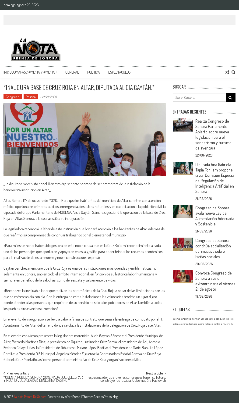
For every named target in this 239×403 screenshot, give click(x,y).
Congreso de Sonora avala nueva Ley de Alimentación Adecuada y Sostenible (214, 215)
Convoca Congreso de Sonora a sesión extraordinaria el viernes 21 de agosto (215, 281)
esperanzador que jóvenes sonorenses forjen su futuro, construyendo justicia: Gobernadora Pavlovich (127, 379)
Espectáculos (119, 72)
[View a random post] (227, 72)
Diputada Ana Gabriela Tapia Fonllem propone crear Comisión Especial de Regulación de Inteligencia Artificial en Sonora (215, 178)
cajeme (176, 318)
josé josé (230, 318)
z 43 (231, 323)
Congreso (12, 97)
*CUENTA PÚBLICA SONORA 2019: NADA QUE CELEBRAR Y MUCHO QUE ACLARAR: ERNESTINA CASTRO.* (43, 379)
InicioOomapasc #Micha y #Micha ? (30, 72)
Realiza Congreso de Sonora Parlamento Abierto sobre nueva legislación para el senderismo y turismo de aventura (213, 134)
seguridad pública (188, 323)
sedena (176, 323)
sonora (201, 323)
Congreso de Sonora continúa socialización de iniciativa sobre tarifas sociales (213, 248)
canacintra (186, 318)
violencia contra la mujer (217, 323)
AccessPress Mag (106, 396)
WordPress (73, 396)
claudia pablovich (217, 318)
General (72, 72)
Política (93, 72)
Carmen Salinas (200, 318)
